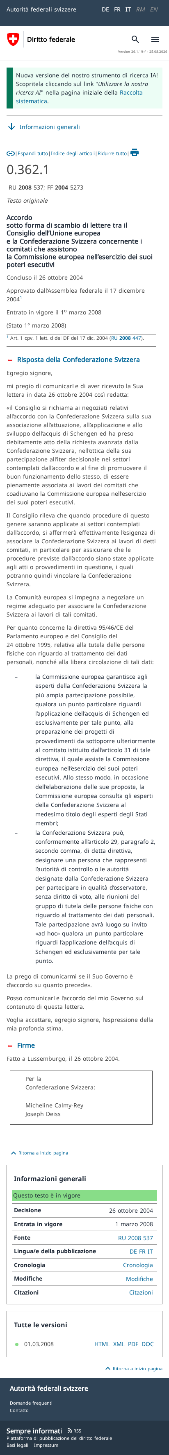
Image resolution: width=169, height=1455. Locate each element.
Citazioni (141, 1292)
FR (117, 9)
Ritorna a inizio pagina (38, 1153)
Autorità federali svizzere (41, 9)
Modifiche (139, 1279)
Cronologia (138, 1265)
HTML (102, 1344)
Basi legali (17, 1445)
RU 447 (126, 337)
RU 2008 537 (135, 1238)
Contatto (19, 1410)
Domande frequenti (31, 1403)
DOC (148, 1344)
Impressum (46, 1445)
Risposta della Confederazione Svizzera (78, 359)
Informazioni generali (43, 127)
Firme (26, 1045)
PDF (133, 1344)
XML (119, 1344)
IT (128, 9)
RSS (74, 1430)
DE (105, 9)
